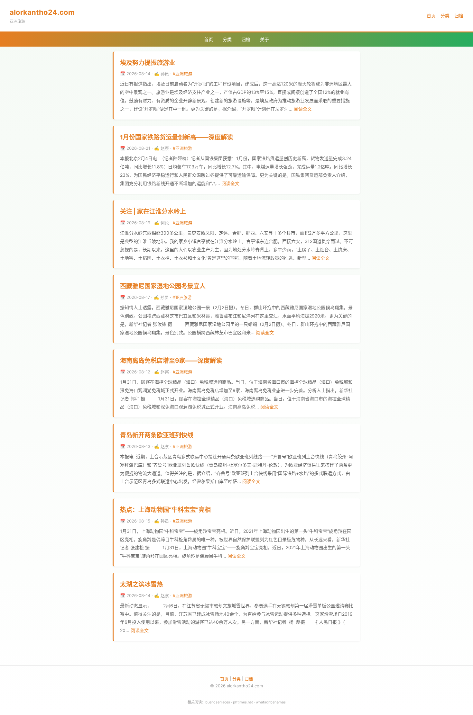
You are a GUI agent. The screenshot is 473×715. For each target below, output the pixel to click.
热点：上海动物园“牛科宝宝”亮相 (165, 510)
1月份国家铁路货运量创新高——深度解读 (176, 137)
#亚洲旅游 (182, 73)
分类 (445, 15)
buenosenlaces (217, 702)
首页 (431, 15)
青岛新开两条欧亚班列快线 (156, 435)
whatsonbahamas (271, 702)
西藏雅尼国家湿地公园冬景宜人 (163, 286)
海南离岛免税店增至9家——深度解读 (171, 360)
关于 (264, 39)
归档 (458, 15)
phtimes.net (243, 702)
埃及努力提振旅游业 (147, 63)
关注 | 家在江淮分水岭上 (153, 211)
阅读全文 (303, 109)
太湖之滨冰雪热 (141, 584)
